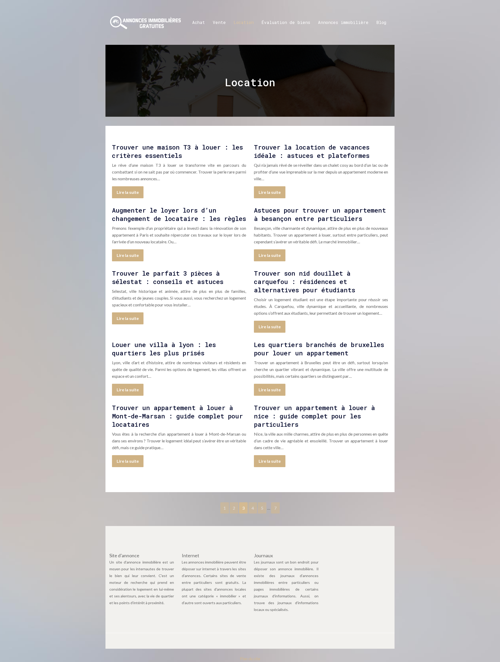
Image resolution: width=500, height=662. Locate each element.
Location (244, 22)
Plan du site (250, 658)
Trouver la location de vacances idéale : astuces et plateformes (312, 151)
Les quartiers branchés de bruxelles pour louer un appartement (319, 349)
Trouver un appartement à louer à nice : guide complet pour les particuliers (314, 416)
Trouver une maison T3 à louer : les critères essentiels (177, 151)
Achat (198, 22)
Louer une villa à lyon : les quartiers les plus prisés (164, 349)
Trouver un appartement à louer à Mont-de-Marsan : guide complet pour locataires (177, 416)
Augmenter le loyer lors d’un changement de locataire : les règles (179, 214)
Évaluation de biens (285, 22)
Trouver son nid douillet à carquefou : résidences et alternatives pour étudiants (304, 281)
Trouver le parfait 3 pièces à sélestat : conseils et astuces (167, 277)
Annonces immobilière (343, 22)
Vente (219, 22)
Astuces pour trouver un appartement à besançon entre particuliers (320, 214)
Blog (381, 22)
